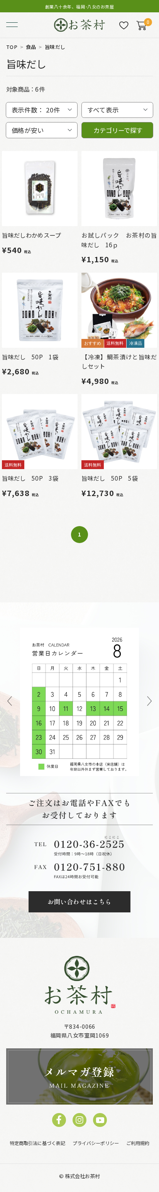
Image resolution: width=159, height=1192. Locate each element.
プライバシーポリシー (96, 1143)
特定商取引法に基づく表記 (37, 1143)
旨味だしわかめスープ (31, 235)
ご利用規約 (137, 1143)
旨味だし (55, 47)
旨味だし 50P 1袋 (30, 356)
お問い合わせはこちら (79, 901)
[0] (141, 25)
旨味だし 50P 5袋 (109, 478)
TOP (11, 47)
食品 (31, 47)
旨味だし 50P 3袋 (30, 478)
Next (149, 701)
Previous (9, 701)
